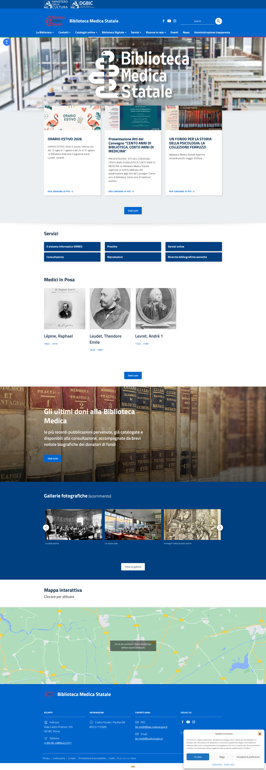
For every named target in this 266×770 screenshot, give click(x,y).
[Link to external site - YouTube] (169, 21)
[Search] (218, 21)
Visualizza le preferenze (248, 757)
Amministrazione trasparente (212, 32)
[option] (73, 527)
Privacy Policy (229, 764)
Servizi (135, 32)
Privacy (46, 758)
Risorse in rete (155, 32)
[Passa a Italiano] (133, 766)
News (186, 32)
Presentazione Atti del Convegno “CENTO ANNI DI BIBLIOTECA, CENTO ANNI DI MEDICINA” (131, 145)
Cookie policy (59, 758)
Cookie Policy (217, 764)
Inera (133, 758)
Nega (222, 757)
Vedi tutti (133, 210)
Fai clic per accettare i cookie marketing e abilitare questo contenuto (133, 645)
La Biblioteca (44, 32)
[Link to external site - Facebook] (163, 21)
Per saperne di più (59, 191)
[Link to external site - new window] (56, 4)
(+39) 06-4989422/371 (58, 743)
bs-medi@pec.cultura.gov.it (151, 727)
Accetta (198, 757)
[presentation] (46, 527)
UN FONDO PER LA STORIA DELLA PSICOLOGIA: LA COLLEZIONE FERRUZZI (190, 143)
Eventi (174, 32)
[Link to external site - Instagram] (174, 21)
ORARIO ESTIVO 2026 (65, 139)
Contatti (63, 32)
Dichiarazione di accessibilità (92, 758)
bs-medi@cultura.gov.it (149, 739)
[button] (259, 733)
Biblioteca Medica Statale (94, 20)
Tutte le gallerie (133, 567)
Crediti (112, 758)
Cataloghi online (85, 32)
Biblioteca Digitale (113, 32)
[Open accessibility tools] (6, 42)
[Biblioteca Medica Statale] (55, 20)
